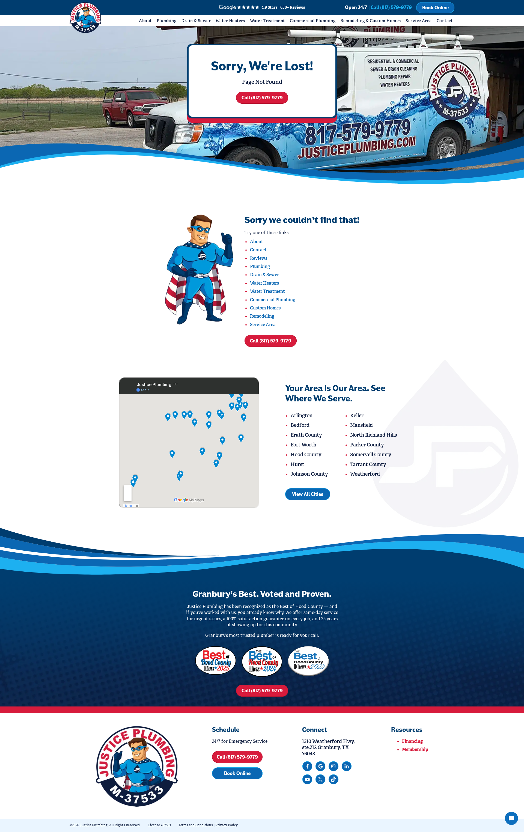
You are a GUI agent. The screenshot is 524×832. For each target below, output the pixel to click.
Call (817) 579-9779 (262, 98)
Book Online (435, 8)
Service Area (418, 20)
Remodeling (262, 316)
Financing (412, 741)
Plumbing (167, 20)
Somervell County (370, 454)
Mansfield (361, 425)
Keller (357, 415)
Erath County (306, 435)
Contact (444, 20)
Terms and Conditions (195, 825)
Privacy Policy (226, 825)
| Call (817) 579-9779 (390, 7)
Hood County (306, 454)
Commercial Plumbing (313, 20)
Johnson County (309, 474)
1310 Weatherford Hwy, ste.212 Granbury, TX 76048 (328, 747)
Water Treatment (267, 20)
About (145, 20)
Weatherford (365, 474)
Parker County (367, 445)
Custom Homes (265, 308)
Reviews (258, 258)
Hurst (297, 464)
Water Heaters (230, 20)
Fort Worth (303, 445)
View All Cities (307, 494)
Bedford (300, 425)
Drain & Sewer (196, 20)
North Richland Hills (373, 435)
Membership (415, 749)
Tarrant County (368, 464)
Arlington (301, 415)
